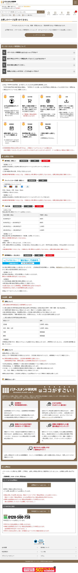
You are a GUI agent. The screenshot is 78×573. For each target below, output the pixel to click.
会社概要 (4, 547)
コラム (42, 556)
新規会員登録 (26, 6)
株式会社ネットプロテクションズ (65, 267)
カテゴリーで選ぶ (8, 15)
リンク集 (43, 551)
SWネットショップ (47, 417)
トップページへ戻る (39, 35)
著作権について (45, 547)
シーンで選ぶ (18, 15)
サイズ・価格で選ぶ (28, 15)
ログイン (20, 6)
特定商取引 (5, 551)
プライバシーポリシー (8, 556)
